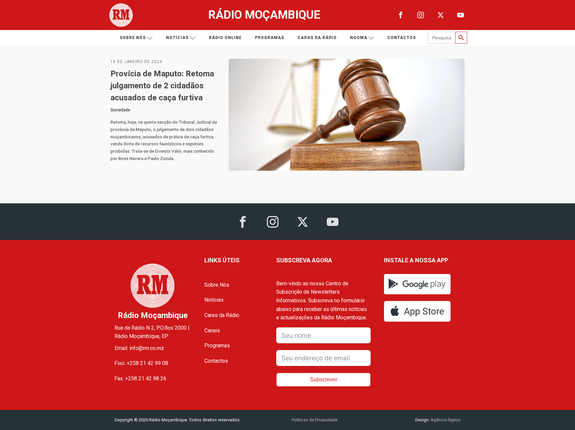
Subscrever (323, 379)
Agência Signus (445, 419)
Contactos (401, 37)
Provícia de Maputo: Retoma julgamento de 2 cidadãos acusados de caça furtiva (162, 85)
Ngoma (358, 37)
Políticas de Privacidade (314, 419)
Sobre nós (133, 37)
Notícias (177, 37)
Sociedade (120, 110)
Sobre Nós (216, 285)
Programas (269, 37)
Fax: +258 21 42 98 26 (140, 378)
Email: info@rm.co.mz (139, 348)
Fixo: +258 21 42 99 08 (141, 363)
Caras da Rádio (317, 37)
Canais (212, 330)
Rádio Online (225, 37)
